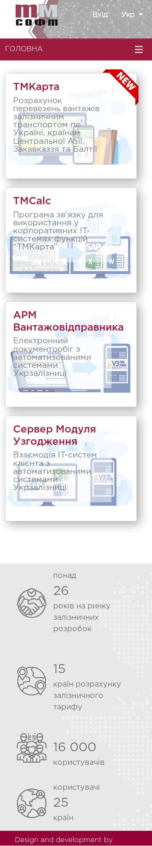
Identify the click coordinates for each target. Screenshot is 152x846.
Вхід (100, 15)
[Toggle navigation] (140, 49)
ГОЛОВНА (24, 49)
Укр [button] (129, 15)
